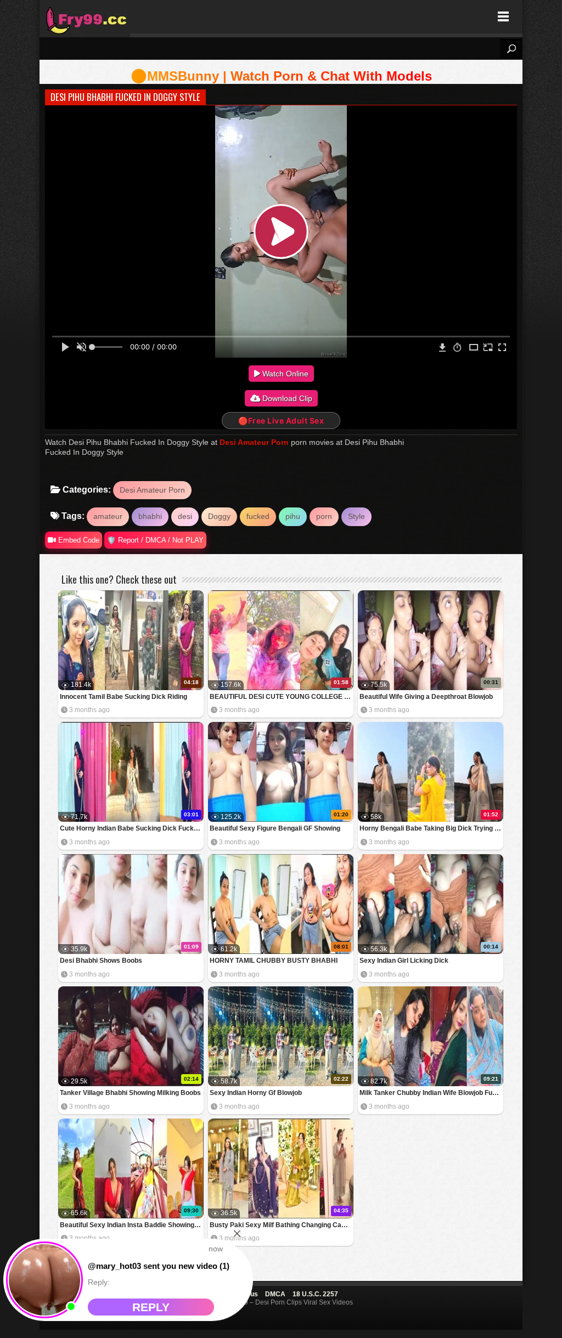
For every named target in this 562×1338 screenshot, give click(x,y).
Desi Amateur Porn (254, 442)
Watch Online (284, 373)
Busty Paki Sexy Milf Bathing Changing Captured (281, 1225)
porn (324, 516)
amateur (107, 516)
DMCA (275, 1294)
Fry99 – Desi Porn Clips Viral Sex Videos (85, 16)
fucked (257, 516)
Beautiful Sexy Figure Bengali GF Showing (275, 828)
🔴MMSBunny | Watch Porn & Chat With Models (281, 76)
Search (511, 49)
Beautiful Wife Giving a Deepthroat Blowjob (426, 697)
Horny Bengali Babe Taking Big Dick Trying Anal (431, 828)
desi (185, 516)
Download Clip (286, 398)
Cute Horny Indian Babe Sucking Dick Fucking (131, 828)
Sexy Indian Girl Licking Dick (403, 960)
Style (356, 516)
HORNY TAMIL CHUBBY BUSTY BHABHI (274, 960)
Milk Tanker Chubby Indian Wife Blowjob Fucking (431, 1093)
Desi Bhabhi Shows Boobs (101, 960)
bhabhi (150, 516)
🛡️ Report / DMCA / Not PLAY (155, 540)
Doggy (219, 516)
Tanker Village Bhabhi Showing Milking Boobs (130, 1093)
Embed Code (77, 540)
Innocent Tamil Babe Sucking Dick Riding (123, 697)
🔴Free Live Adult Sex (281, 420)
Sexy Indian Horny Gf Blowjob (256, 1093)
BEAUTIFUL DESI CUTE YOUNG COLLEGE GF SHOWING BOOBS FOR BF (281, 697)
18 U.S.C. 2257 (315, 1294)
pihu (292, 516)
